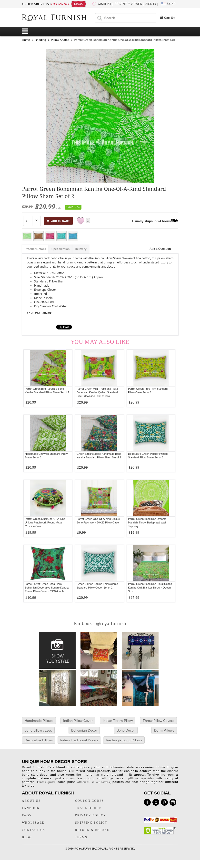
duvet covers (101, 782)
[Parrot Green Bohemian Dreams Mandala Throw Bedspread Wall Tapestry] (151, 498)
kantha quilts (46, 782)
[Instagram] (173, 802)
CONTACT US (33, 830)
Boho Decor (126, 730)
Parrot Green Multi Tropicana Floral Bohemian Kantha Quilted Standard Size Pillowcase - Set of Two (97, 392)
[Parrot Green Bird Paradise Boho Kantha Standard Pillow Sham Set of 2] (48, 368)
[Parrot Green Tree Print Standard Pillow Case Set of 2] (151, 368)
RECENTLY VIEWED (128, 4)
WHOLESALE (33, 822)
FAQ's (27, 815)
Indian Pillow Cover (78, 721)
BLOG (27, 837)
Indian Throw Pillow (118, 721)
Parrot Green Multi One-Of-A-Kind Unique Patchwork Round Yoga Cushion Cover (45, 522)
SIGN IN (150, 4)
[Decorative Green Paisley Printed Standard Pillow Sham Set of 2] (151, 433)
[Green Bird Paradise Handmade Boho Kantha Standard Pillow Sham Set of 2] (99, 433)
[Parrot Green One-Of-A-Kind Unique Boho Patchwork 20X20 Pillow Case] (99, 498)
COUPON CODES (89, 800)
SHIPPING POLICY (91, 822)
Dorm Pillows (164, 730)
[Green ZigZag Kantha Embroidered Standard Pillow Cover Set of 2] (99, 563)
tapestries (147, 778)
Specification (60, 249)
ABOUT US (31, 800)
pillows (133, 778)
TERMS (81, 837)
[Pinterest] (164, 802)
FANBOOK (31, 808)
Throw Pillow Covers (158, 721)
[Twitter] (155, 802)
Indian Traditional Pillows (79, 740)
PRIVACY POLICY (90, 815)
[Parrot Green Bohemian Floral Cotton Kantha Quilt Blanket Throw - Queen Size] (151, 563)
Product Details (35, 249)
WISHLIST (104, 4)
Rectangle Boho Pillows (124, 740)
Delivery (81, 249)
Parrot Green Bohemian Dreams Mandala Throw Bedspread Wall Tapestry (147, 522)
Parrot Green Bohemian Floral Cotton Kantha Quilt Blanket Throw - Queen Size (150, 587)
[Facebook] (147, 802)
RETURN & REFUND (92, 830)
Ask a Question (160, 249)
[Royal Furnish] (58, 18)
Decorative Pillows (39, 740)
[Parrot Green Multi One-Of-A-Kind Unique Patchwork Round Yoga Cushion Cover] (48, 498)
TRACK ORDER (88, 808)
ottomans (83, 782)
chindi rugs (105, 778)
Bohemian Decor (84, 730)
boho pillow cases (38, 730)
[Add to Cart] (58, 220)
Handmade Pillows (39, 721)
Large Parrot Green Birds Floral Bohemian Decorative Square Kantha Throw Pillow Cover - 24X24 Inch (47, 587)
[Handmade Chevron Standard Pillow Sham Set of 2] (48, 433)
